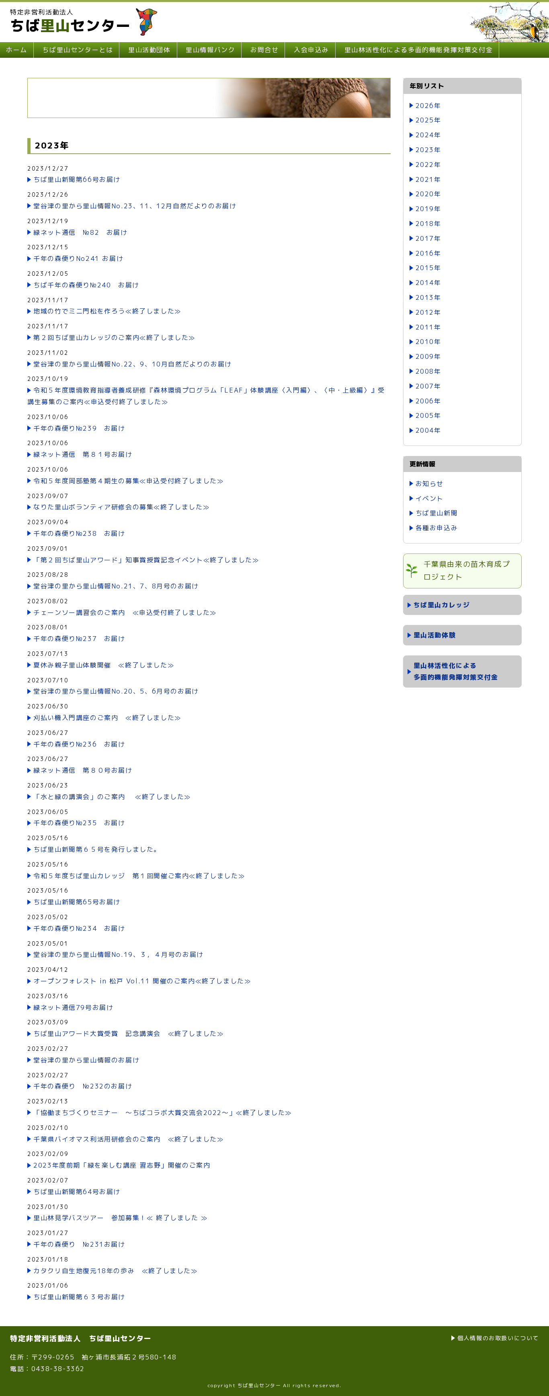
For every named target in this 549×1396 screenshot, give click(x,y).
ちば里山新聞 (437, 513)
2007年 (428, 386)
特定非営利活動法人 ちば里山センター (81, 1338)
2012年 (428, 312)
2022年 (428, 164)
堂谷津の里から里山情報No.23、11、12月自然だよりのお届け (134, 205)
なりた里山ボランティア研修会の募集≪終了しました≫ (121, 507)
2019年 (428, 208)
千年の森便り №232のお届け (82, 1086)
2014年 (428, 282)
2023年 (428, 149)
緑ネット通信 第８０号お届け (82, 770)
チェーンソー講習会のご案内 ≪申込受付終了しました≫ (125, 612)
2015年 (428, 267)
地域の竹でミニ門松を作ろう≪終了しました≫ (107, 311)
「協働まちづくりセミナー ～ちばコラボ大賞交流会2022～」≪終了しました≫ (162, 1112)
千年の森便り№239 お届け (79, 428)
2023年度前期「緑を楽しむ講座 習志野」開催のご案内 (121, 1165)
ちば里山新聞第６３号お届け (79, 1296)
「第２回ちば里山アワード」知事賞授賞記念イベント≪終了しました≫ (146, 560)
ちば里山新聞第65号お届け (77, 901)
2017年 (428, 238)
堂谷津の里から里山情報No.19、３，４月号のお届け (118, 954)
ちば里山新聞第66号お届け (77, 179)
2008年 (428, 371)
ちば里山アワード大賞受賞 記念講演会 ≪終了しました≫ (128, 1033)
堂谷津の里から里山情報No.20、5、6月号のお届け (116, 691)
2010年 (428, 341)
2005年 (428, 415)
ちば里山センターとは (77, 49)
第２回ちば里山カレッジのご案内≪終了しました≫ (114, 337)
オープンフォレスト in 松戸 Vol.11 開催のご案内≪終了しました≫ (142, 981)
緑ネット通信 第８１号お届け (82, 454)
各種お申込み (437, 527)
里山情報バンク (210, 49)
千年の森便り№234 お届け (79, 928)
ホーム (16, 49)
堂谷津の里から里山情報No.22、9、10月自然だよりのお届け (132, 364)
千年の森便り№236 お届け (79, 744)
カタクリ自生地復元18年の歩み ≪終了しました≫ (115, 1270)
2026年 (428, 105)
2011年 (428, 327)
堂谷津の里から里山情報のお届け (86, 1060)
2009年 (428, 356)
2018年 (428, 223)
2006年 (428, 401)
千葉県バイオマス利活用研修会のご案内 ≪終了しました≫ (128, 1139)
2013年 (428, 297)
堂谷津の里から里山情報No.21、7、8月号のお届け (116, 586)
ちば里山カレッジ (442, 604)
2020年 (428, 193)
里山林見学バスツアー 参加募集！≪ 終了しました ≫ (120, 1217)
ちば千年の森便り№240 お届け (86, 285)
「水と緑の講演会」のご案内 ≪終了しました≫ (112, 796)
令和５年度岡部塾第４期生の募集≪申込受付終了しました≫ (128, 480)
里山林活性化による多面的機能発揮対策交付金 (418, 49)
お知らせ (430, 483)
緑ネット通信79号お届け (73, 1007)
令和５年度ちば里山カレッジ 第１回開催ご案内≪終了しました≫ (139, 875)
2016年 (428, 253)
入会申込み (311, 49)
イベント (430, 498)
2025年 (428, 120)
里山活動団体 (149, 49)
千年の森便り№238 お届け (79, 533)
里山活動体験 (435, 635)
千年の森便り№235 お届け (79, 822)
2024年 (428, 134)
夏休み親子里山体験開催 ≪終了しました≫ (103, 665)
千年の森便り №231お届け (79, 1244)
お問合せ (264, 49)
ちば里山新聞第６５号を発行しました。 (97, 849)
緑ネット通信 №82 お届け (80, 232)
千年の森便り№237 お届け (79, 638)
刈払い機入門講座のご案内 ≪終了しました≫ (107, 717)
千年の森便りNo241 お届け (78, 258)
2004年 (428, 430)
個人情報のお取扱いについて (498, 1338)
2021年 (428, 179)
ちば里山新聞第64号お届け (77, 1191)
